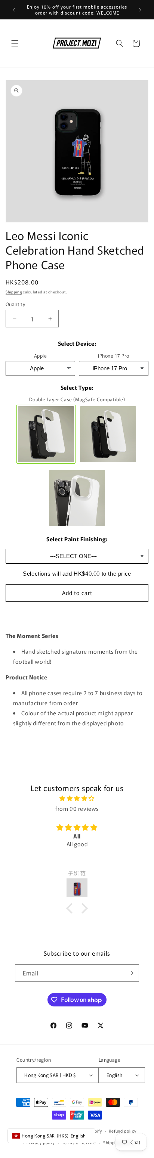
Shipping (14, 292)
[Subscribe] (130, 973)
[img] (77, 798)
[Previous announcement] (14, 9)
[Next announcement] (140, 9)
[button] (15, 43)
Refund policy (122, 1131)
